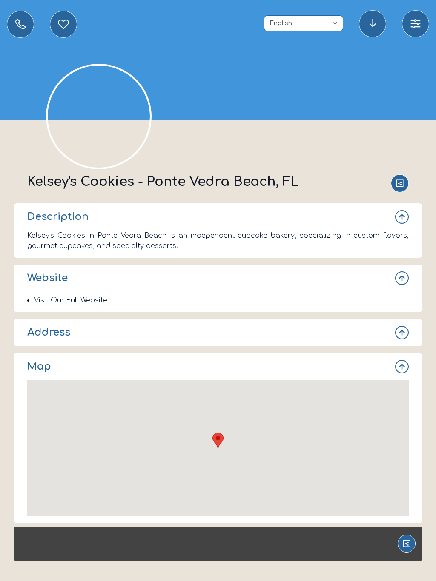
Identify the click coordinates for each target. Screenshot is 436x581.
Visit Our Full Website (70, 300)
